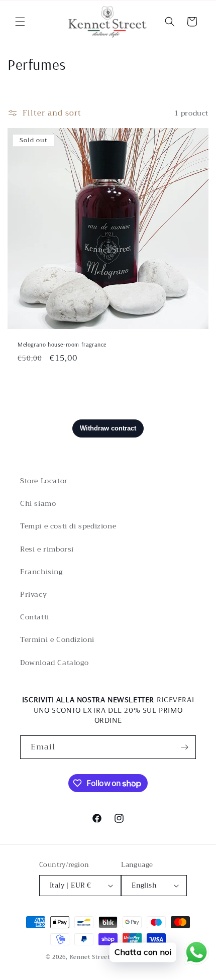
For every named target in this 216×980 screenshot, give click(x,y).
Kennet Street (90, 957)
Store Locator (44, 481)
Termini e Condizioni (57, 639)
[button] (20, 22)
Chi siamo (38, 503)
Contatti (34, 617)
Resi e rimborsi (47, 549)
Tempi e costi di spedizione (68, 526)
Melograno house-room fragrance (62, 344)
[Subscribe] (184, 747)
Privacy (33, 594)
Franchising (41, 572)
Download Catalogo (54, 663)
